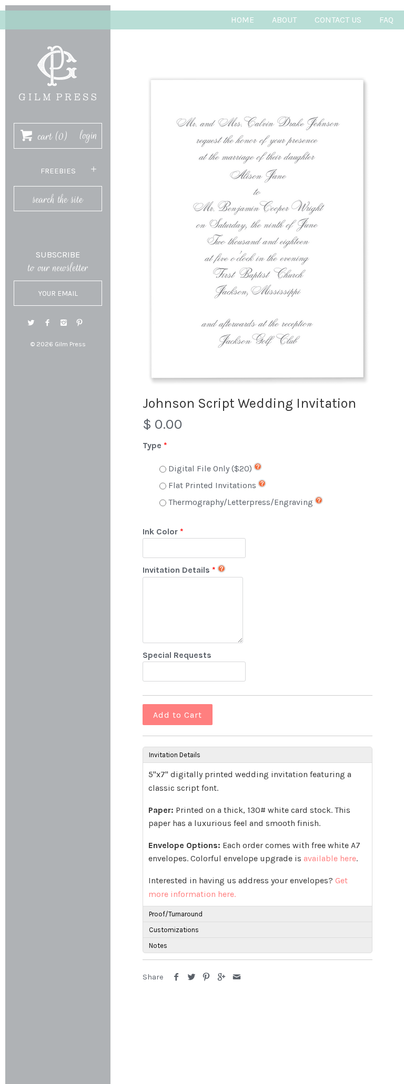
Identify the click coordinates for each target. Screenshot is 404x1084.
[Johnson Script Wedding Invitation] (257, 228)
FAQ (386, 20)
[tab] (257, 754)
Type (152, 445)
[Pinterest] (79, 322)
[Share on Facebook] (176, 977)
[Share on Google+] (221, 977)
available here (330, 858)
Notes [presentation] (158, 945)
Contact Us (338, 20)
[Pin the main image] (206, 977)
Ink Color (160, 531)
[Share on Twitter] (191, 977)
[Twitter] (31, 322)
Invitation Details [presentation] (174, 755)
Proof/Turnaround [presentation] (176, 914)
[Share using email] (236, 977)
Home (242, 20)
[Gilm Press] (57, 41)
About (284, 20)
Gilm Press (70, 344)
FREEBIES (58, 170)
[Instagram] (63, 322)
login (88, 135)
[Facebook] (47, 322)
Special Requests (177, 655)
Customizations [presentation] (174, 930)
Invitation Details (176, 570)
